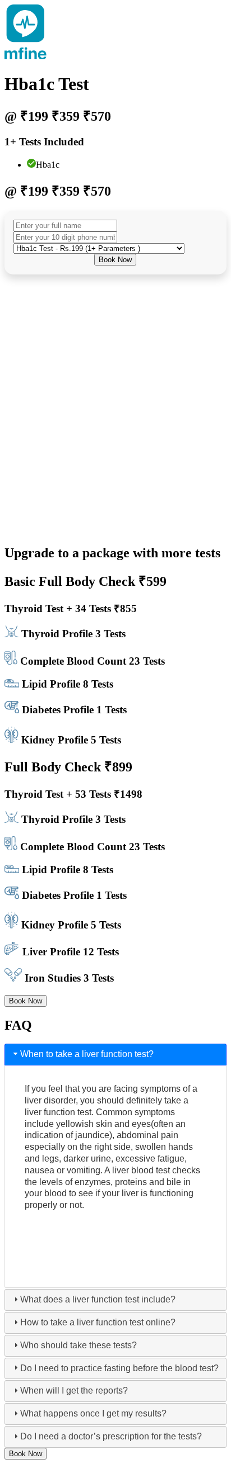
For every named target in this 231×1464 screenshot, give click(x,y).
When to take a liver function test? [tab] (87, 1054)
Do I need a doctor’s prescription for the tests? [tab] (111, 1436)
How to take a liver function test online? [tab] (97, 1322)
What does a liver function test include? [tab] (97, 1299)
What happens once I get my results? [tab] (93, 1413)
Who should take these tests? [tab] (78, 1345)
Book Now (115, 259)
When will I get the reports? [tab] (74, 1390)
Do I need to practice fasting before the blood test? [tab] (119, 1368)
